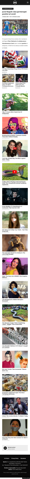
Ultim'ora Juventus (8, 8)
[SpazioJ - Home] (15, 2)
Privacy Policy (14, 458)
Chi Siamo (6, 458)
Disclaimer (23, 458)
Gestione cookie (26, 477)
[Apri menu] (27, 2)
